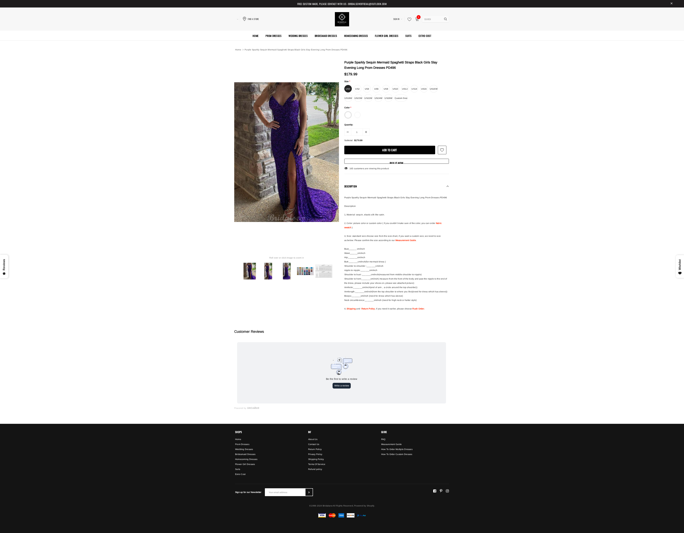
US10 (395, 89)
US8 (386, 89)
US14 (414, 89)
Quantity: (348, 124)
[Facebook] (434, 490)
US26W (388, 98)
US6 (376, 89)
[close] (671, 4)
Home (238, 49)
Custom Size (401, 98)
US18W (348, 98)
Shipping (351, 308)
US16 (424, 89)
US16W (433, 89)
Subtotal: (348, 140)
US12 (405, 89)
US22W (368, 98)
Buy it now (396, 162)
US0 (348, 89)
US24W (378, 98)
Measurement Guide (405, 240)
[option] (286, 152)
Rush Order (418, 308)
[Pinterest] (441, 490)
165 (351, 168)
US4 (367, 89)
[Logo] (342, 18)
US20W (358, 98)
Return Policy (368, 308)
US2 (357, 89)
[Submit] (309, 492)
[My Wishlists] (408, 19)
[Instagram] (447, 490)
